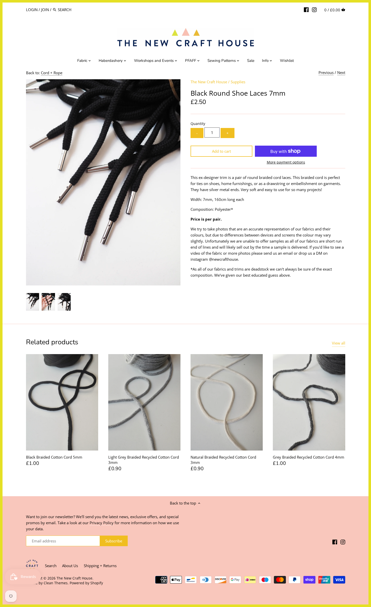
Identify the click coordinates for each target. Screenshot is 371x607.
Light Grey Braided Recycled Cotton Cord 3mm (143, 460)
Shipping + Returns (100, 565)
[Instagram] (314, 9)
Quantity (198, 124)
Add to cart (221, 151)
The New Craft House (209, 81)
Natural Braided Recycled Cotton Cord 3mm (223, 460)
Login (32, 9)
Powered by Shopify (86, 583)
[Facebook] (306, 9)
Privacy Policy (102, 522)
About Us (70, 565)
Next (341, 72)
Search (51, 565)
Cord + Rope (51, 72)
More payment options (286, 162)
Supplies (238, 81)
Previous (326, 72)
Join (45, 9)
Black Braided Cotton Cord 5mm (54, 457)
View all (338, 343)
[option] (32, 302)
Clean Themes (56, 583)
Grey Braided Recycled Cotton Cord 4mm (308, 457)
